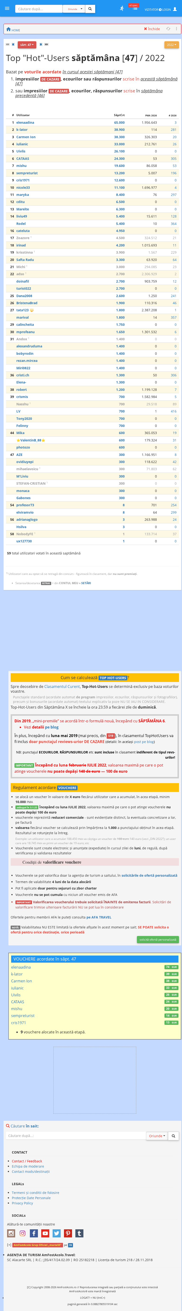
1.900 (120, 303)
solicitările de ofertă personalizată (149, 875)
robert (21, 389)
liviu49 (21, 216)
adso (20, 274)
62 (175, 469)
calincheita (25, 324)
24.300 (119, 158)
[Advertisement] (94, 630)
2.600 (120, 295)
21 (175, 238)
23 (175, 267)
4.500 (120, 238)
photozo (23, 447)
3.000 (120, 267)
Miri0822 (23, 368)
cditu (20, 201)
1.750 (120, 324)
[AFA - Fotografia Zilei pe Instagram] (23, 1232)
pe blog (52, 727)
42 (175, 461)
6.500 (120, 201)
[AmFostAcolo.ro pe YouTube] (46, 1232)
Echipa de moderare (28, 1166)
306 (174, 375)
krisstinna (24, 252)
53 (175, 165)
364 (174, 223)
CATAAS (22, 158)
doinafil (22, 281)
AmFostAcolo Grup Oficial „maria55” (37, 1245)
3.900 (120, 252)
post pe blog (144, 741)
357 (174, 317)
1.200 (120, 389)
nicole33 (23, 187)
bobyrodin (24, 353)
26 (175, 144)
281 (174, 129)
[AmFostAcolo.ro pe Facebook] (35, 1232)
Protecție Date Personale (31, 1198)
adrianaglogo (27, 519)
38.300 (119, 137)
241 (174, 295)
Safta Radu (25, 259)
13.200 (119, 173)
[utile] (122, 8)
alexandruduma (29, 346)
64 (175, 259)
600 (122, 433)
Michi (20, 267)
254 (174, 505)
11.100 (119, 187)
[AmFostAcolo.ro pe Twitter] (58, 1232)
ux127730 (24, 541)
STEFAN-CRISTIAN (31, 483)
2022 (170, 45)
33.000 (119, 144)
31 (175, 440)
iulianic (22, 144)
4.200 (120, 245)
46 (175, 303)
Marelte (22, 209)
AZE (19, 454)
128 (174, 216)
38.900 (119, 129)
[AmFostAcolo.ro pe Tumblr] (80, 1232)
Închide (153, 29)
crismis (22, 396)
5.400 (120, 216)
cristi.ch (22, 375)
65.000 (119, 122)
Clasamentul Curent (62, 686)
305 (174, 158)
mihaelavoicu (27, 469)
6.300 (120, 209)
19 (175, 433)
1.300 (120, 375)
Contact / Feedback (27, 1161)
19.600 (119, 165)
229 (174, 252)
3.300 (120, 259)
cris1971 (23, 180)
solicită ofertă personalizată (158, 939)
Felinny (22, 425)
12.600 (119, 180)
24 (175, 519)
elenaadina (25, 122)
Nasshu (22, 404)
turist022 (23, 288)
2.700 (120, 274)
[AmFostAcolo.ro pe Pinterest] (69, 1232)
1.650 (120, 332)
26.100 (119, 151)
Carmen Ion (26, 137)
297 (174, 194)
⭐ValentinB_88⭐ (30, 440)
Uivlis (20, 151)
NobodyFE (24, 534)
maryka (22, 194)
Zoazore (22, 238)
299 (174, 512)
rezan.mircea (26, 360)
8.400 (120, 194)
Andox (21, 339)
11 (175, 245)
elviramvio (25, 512)
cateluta (23, 230)
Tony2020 (24, 418)
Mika (20, 433)
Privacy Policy (22, 1203)
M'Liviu (22, 476)
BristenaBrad (26, 303)
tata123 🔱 (25, 310)
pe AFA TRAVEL (98, 917)
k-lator (21, 129)
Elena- (21, 382)
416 (174, 411)
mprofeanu (25, 332)
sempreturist (27, 173)
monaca (22, 490)
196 (174, 173)
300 (122, 454)
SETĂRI (86, 583)
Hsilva (21, 527)
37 (175, 534)
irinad (21, 245)
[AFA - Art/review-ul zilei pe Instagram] (12, 1232)
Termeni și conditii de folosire (35, 1192)
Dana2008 (24, 295)
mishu (21, 165)
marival (22, 317)
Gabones (23, 498)
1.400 (120, 339)
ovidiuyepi (24, 461)
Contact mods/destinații (31, 1171)
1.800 (120, 310)
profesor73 (25, 505)
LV (18, 411)
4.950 (120, 230)
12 (175, 281)
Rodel (21, 223)
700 (122, 396)
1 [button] (31, 237)
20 (175, 137)
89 (175, 404)
